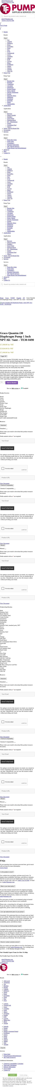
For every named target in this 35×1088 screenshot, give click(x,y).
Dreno (5, 992)
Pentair (6, 1028)
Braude (6, 987)
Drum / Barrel (11, 91)
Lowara (9, 61)
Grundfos (10, 56)
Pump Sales (10, 141)
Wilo (5, 1043)
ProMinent (10, 64)
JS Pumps (6, 1013)
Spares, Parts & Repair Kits (11, 128)
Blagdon (6, 986)
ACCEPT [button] (12, 1075)
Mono (9, 63)
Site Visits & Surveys (13, 146)
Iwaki (5, 1010)
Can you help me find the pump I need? (11, 926)
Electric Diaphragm (12, 92)
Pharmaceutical (11, 120)
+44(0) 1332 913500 (23, 880)
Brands (6, 32)
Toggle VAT (4, 356)
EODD (13, 298)
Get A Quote (3, 25)
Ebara (8, 45)
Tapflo (5, 1038)
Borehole (9, 82)
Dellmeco (10, 43)
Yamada (9, 69)
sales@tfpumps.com (7, 1)
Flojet (8, 48)
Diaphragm (10, 87)
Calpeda (9, 41)
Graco (9, 55)
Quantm (19, 298)
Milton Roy (7, 1020)
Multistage (10, 97)
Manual (2, 545)
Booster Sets (10, 81)
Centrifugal (10, 84)
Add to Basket (12, 382)
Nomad (6, 1023)
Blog (5, 151)
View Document (4, 483)
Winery (9, 127)
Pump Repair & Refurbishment (12, 1056)
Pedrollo (6, 1026)
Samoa (9, 66)
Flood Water (10, 118)
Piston (9, 102)
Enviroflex (10, 46)
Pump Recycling (12, 140)
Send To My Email (7, 448)
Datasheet (3, 425)
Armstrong (7, 982)
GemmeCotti (7, 1005)
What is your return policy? (8, 886)
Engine (9, 94)
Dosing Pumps (11, 89)
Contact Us (7, 153)
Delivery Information (10, 1067)
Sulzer (5, 1036)
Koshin (6, 1015)
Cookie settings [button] (23, 1075)
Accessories (7, 130)
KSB (8, 59)
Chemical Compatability (7, 485)
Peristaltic (10, 100)
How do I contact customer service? (10, 942)
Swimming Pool (11, 125)
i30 (24, 298)
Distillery (9, 117)
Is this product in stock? (7, 872)
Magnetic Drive (11, 95)
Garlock (6, 1003)
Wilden (6, 1041)
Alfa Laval (7, 981)
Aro (8, 40)
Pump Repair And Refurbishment (16, 148)
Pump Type (7, 73)
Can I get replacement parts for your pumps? (12, 911)
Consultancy (10, 143)
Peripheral (10, 99)
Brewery (9, 113)
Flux (8, 50)
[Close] (6, 682)
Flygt (8, 51)
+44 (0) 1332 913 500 (7, 2)
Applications (7, 105)
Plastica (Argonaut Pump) (11, 1031)
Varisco (9, 68)
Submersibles (11, 104)
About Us (6, 149)
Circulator (10, 86)
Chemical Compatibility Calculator (13, 1063)
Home (2, 298)
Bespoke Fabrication (13, 145)
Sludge (9, 123)
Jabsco (9, 58)
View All (9, 71)
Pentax (5, 1030)
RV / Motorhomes (12, 122)
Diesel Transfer (11, 115)
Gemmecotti (10, 53)
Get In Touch (4, 868)
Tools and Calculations (10, 1065)
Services (6, 131)
